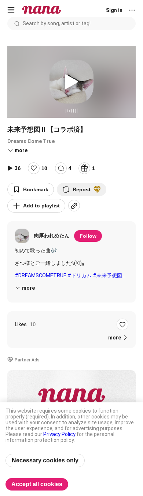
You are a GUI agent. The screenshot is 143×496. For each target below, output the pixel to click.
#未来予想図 (107, 275)
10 (44, 168)
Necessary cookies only (45, 460)
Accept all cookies (36, 484)
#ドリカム (79, 275)
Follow (88, 236)
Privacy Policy (59, 434)
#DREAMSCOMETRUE (40, 275)
